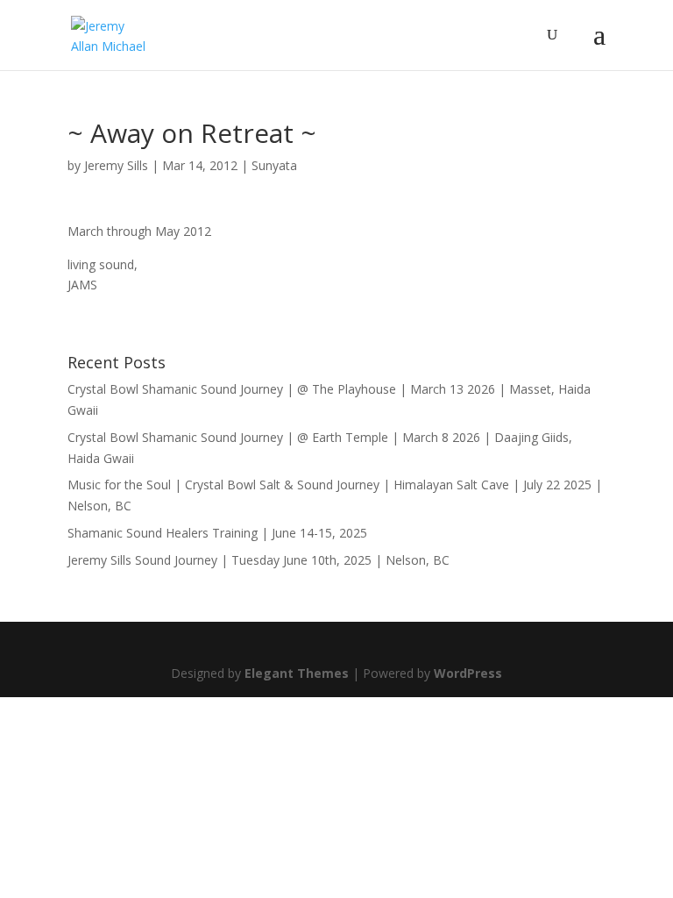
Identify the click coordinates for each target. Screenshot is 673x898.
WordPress (468, 673)
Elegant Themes (296, 673)
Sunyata (274, 165)
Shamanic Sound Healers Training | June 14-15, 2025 (217, 532)
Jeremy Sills (116, 165)
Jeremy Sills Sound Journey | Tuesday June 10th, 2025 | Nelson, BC (258, 560)
